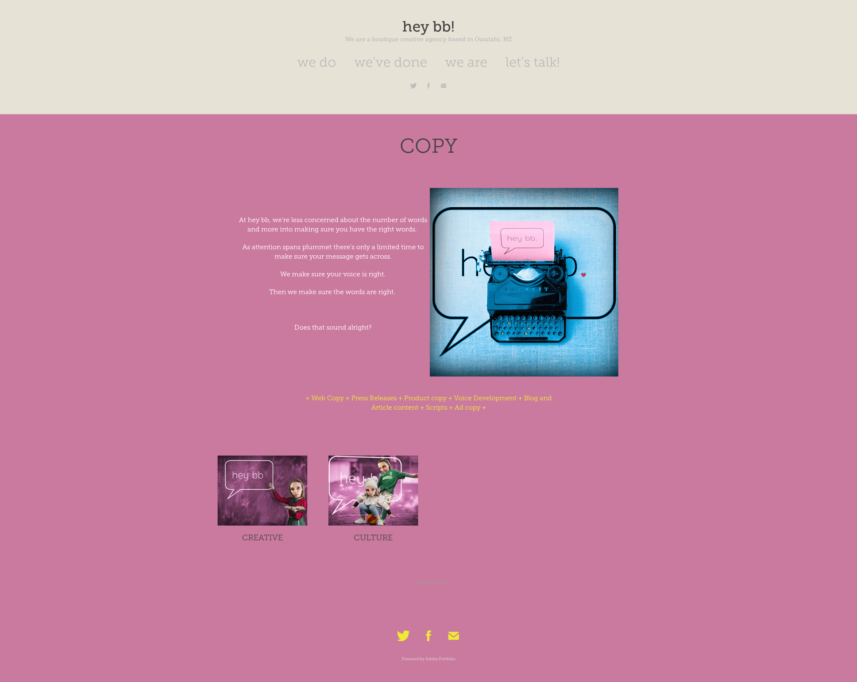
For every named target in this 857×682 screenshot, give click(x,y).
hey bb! (428, 26)
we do (316, 62)
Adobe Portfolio (440, 659)
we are (466, 62)
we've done (390, 62)
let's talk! (532, 62)
